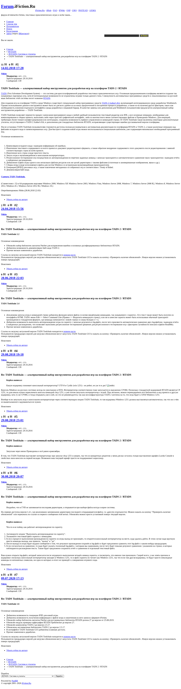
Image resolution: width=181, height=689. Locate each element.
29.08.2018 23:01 (12, 420)
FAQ (55, 10)
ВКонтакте (23, 33)
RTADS (46, 98)
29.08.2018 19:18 (12, 354)
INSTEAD (83, 10)
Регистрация (12, 31)
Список (9, 49)
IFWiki (62, 10)
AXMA (92, 10)
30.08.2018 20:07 (12, 476)
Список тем (11, 24)
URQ (74, 10)
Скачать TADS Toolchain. (13, 177)
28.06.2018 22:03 (12, 278)
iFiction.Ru (40, 10)
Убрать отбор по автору (17, 199)
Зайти (9, 33)
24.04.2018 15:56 (12, 208)
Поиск (9, 29)
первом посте (69, 255)
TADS (4, 93)
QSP (68, 10)
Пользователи (12, 26)
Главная (10, 21)
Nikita (4, 74)
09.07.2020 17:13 (12, 578)
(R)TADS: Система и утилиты (22, 54)
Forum (7, 6)
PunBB (15, 681)
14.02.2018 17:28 (12, 68)
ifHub (48, 10)
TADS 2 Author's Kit (111, 103)
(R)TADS (12, 51)
